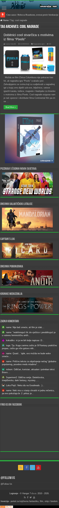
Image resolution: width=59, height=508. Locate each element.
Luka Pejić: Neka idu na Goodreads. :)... (25, 385)
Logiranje (14, 493)
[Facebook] (26, 467)
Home (5, 20)
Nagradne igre (39, 44)
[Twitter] (32, 467)
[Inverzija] (29, 4)
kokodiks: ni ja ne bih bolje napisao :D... (25, 340)
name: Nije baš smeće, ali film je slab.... (25, 327)
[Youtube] (38, 467)
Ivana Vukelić (10, 44)
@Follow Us (8, 478)
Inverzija (5, 501)
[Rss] (20, 467)
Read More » (11, 107)
